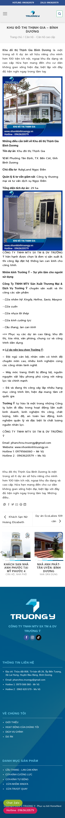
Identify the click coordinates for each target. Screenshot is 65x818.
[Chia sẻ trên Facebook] (8, 504)
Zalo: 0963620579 (49, 3)
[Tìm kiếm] (59, 14)
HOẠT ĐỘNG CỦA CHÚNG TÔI (22, 727)
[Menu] (5, 13)
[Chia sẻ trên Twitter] (12, 504)
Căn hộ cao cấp (45, 37)
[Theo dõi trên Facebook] (26, 637)
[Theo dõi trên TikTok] (38, 637)
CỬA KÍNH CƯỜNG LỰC (19, 774)
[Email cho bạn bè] (16, 504)
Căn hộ (29, 37)
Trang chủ (16, 37)
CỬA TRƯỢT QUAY (17, 789)
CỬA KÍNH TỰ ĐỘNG (17, 779)
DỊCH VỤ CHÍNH (14, 732)
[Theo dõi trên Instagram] (32, 637)
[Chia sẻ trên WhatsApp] (4, 504)
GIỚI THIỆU (12, 722)
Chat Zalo (12, 803)
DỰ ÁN (9, 736)
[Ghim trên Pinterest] (21, 504)
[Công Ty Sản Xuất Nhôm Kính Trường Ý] (32, 14)
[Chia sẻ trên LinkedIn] (25, 504)
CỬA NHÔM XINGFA (17, 784)
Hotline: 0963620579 (23, 3)
